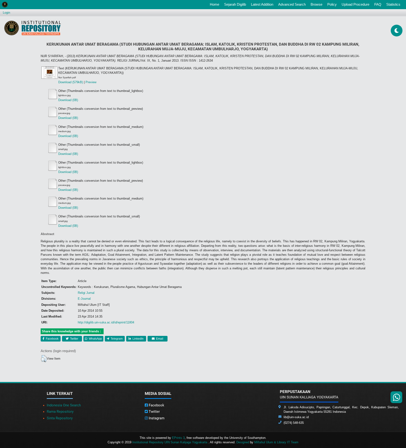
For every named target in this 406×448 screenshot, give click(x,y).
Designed (242, 442)
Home (215, 4)
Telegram (116, 338)
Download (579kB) (70, 82)
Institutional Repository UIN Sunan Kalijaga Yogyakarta (170, 442)
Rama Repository (60, 411)
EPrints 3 (178, 438)
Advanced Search (292, 4)
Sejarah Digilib (235, 4)
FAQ (377, 4)
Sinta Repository (60, 418)
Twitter (73, 338)
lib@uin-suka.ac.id (296, 417)
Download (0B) (68, 100)
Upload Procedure (355, 4)
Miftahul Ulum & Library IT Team (276, 442)
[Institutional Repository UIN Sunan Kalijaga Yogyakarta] (32, 28)
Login (6, 12)
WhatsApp (95, 338)
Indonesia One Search (64, 405)
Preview (91, 82)
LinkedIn (138, 338)
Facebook (52, 338)
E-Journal (84, 298)
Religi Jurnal (86, 293)
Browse (316, 4)
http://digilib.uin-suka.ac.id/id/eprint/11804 (106, 322)
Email (159, 338)
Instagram (156, 418)
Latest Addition (262, 4)
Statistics (393, 4)
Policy (332, 4)
